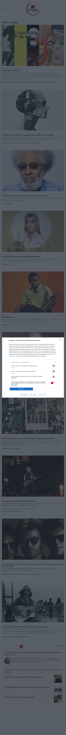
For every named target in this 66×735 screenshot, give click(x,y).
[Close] (60, 340)
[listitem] (33, 362)
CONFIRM (21, 389)
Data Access (33, 394)
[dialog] (33, 367)
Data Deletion (23, 394)
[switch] (53, 366)
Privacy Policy (42, 394)
